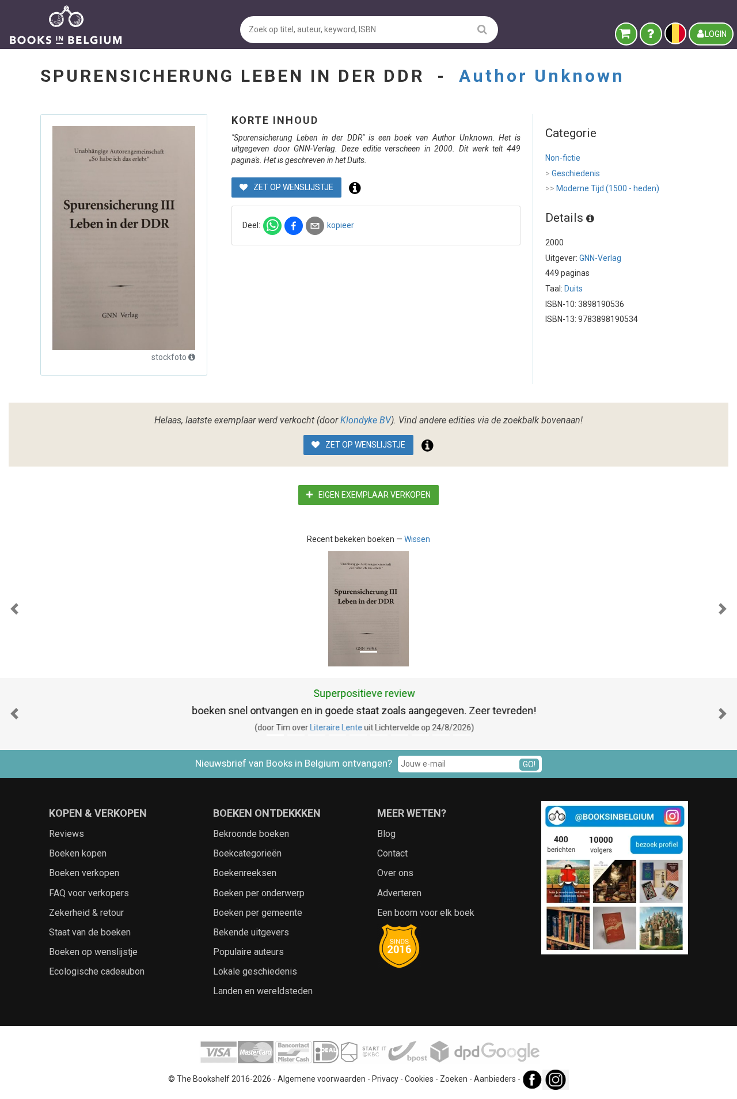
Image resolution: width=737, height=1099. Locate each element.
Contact (392, 853)
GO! (529, 764)
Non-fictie (562, 157)
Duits (573, 288)
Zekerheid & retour (86, 912)
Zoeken (454, 1078)
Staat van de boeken (90, 932)
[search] (482, 29)
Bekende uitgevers (251, 932)
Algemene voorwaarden (322, 1078)
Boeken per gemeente (257, 912)
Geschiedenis (572, 173)
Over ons (395, 872)
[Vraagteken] (651, 34)
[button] (14, 608)
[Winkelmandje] (626, 34)
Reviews (66, 833)
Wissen (417, 539)
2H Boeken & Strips (362, 727)
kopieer (340, 225)
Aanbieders (495, 1078)
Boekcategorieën (247, 853)
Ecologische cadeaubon (97, 971)
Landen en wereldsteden (263, 991)
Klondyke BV (365, 420)
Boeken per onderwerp (259, 893)
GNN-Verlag (600, 258)
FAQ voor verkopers (89, 893)
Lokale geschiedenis (255, 971)
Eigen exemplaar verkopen (374, 494)
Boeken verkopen (84, 872)
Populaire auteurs (248, 951)
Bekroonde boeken (251, 833)
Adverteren (399, 893)
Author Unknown (542, 76)
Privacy (385, 1078)
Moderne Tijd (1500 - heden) (602, 188)
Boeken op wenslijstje (93, 951)
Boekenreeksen (244, 872)
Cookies (419, 1078)
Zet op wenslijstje (292, 187)
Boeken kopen (78, 853)
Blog (386, 833)
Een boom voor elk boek (425, 912)
